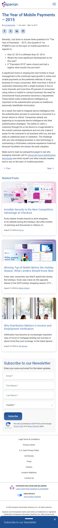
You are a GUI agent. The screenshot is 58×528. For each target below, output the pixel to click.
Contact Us (29, 478)
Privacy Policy (18, 426)
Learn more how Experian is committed (32, 489)
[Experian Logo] (10, 4)
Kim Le (21, 230)
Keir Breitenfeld (9, 25)
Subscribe (13, 416)
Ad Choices (29, 456)
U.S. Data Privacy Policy (29, 450)
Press (29, 461)
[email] (23, 31)
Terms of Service (33, 426)
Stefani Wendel (24, 288)
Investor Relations (29, 472)
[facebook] (4, 31)
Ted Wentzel (23, 346)
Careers (29, 467)
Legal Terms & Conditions (29, 439)
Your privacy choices (32, 497)
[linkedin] (16, 31)
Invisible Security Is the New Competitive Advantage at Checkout (28, 211)
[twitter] (10, 31)
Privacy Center (29, 445)
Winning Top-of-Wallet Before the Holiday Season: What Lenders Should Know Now (28, 269)
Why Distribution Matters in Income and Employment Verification (27, 327)
